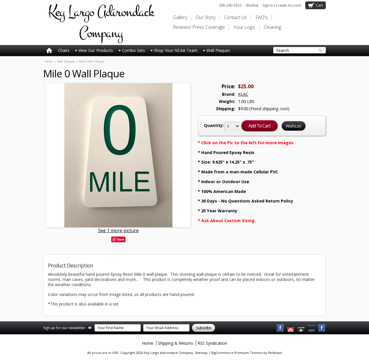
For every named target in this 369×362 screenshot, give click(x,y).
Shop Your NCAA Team (175, 50)
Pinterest (311, 328)
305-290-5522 (230, 5)
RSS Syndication (212, 343)
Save (120, 239)
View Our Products (95, 50)
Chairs (63, 50)
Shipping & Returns (175, 343)
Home (49, 61)
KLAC (243, 94)
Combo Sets (133, 50)
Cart (319, 5)
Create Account (288, 5)
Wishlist (252, 5)
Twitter (301, 328)
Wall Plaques (218, 50)
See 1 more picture (118, 230)
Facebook (280, 328)
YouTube (291, 328)
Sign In (268, 5)
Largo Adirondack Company (101, 22)
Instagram (322, 328)
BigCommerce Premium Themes (237, 352)
